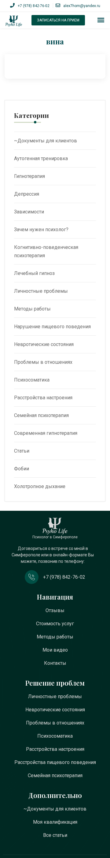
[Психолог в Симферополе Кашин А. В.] (14, 21)
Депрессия (26, 194)
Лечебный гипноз (34, 273)
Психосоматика (32, 380)
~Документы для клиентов (45, 141)
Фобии (21, 469)
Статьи (21, 451)
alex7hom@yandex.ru (81, 6)
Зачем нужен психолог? (41, 229)
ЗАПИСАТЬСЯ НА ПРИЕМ (58, 20)
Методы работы (32, 309)
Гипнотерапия (29, 176)
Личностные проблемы (41, 291)
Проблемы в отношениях (43, 362)
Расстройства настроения (43, 398)
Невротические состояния (44, 344)
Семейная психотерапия (41, 415)
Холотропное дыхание (39, 486)
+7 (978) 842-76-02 (34, 6)
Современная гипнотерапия (45, 433)
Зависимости (29, 212)
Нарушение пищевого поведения (52, 326)
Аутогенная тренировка (41, 158)
